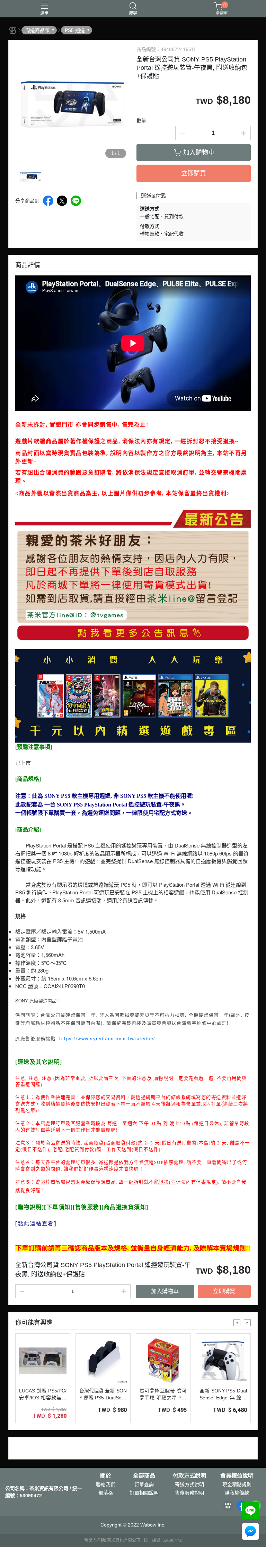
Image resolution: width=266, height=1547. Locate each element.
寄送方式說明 (189, 1484)
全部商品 (144, 1476)
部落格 (105, 1492)
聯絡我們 (105, 1484)
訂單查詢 (144, 1484)
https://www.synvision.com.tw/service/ (107, 1038)
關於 (105, 1476)
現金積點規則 (236, 1484)
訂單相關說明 (144, 1492)
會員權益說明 (237, 1476)
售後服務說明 (189, 1492)
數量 (141, 120)
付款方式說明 (189, 1476)
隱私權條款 (237, 1492)
